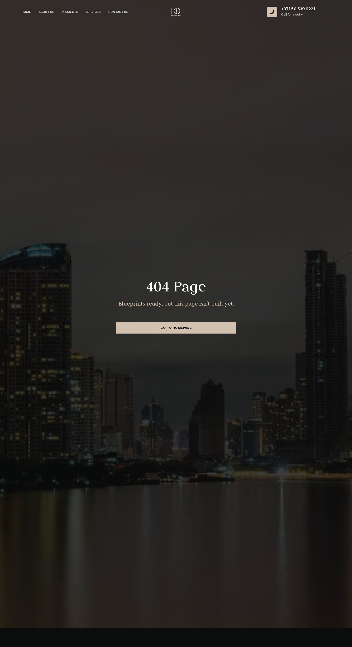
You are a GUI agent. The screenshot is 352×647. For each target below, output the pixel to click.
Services (93, 12)
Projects (70, 12)
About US (46, 12)
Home (26, 12)
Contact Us (118, 12)
